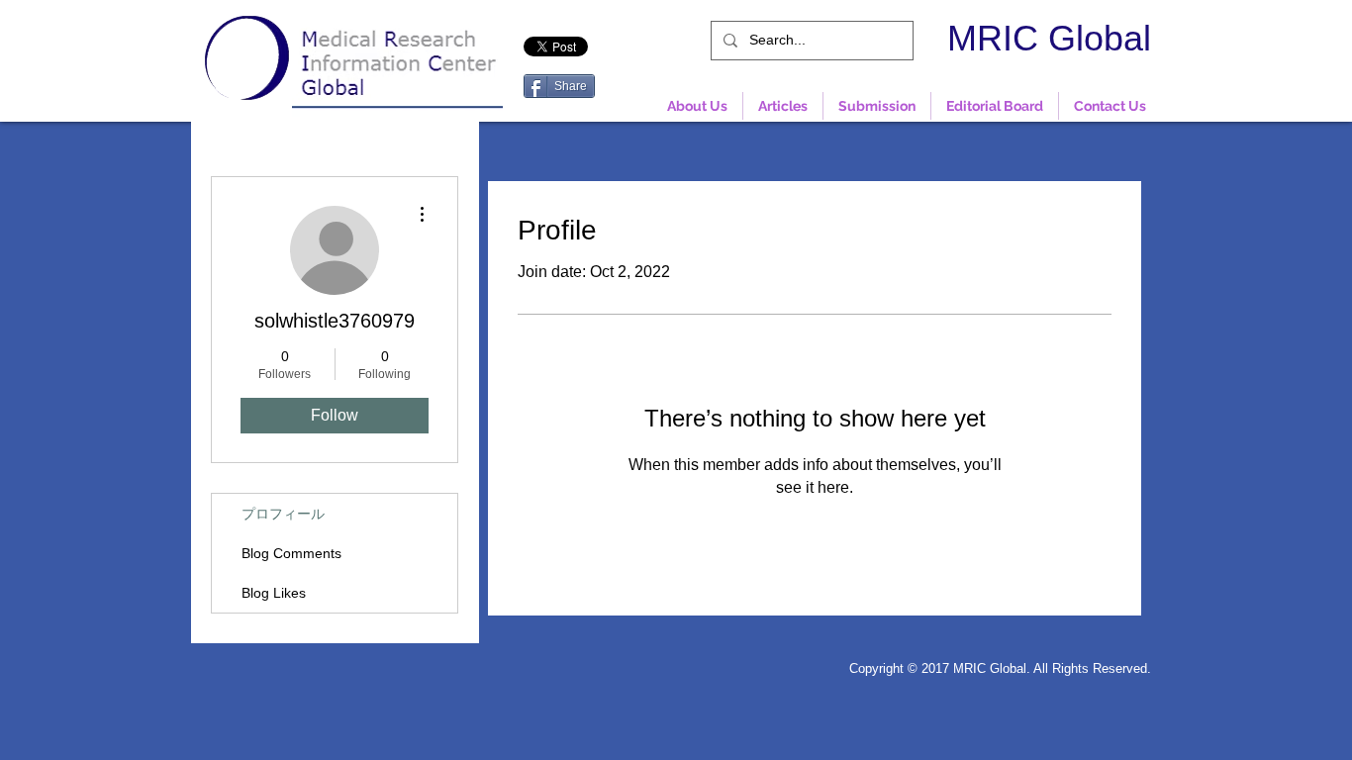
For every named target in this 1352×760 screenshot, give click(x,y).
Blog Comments (291, 553)
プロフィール (283, 514)
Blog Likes (273, 593)
